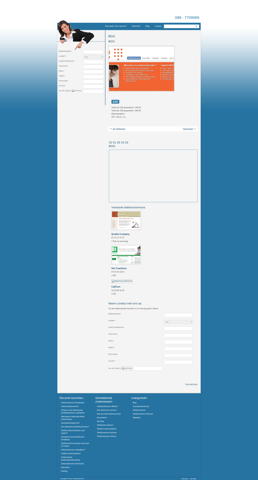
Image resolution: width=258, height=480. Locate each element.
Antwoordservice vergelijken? (73, 450)
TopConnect (188, 129)
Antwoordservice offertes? (107, 406)
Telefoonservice (139, 410)
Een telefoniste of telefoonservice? (75, 427)
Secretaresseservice (141, 406)
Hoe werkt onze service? (115, 26)
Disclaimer (185, 479)
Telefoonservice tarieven (107, 433)
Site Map (100, 421)
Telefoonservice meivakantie (72, 403)
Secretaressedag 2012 (70, 423)
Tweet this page (110, 135)
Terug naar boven (191, 384)
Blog (147, 26)
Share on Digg (121, 135)
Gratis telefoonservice (70, 406)
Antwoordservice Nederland (72, 464)
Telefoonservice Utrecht (106, 436)
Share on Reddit (118, 135)
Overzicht (136, 26)
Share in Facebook (129, 135)
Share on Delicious (125, 135)
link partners (102, 418)
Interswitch (65, 467)
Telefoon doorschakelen (71, 453)
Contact (158, 26)
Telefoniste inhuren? (105, 425)
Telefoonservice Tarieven (143, 414)
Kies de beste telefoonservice (109, 414)
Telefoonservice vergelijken (73, 13)
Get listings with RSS (133, 135)
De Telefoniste (119, 129)
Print (141, 135)
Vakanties (137, 418)
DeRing (64, 471)
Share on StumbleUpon (114, 135)
